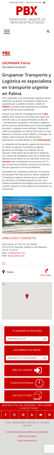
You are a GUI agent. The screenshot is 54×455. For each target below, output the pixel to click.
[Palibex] (27, 10)
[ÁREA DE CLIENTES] (38, 370)
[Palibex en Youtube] (40, 414)
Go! (44, 338)
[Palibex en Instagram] (23, 414)
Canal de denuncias (27, 441)
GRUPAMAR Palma (16, 63)
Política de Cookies (27, 436)
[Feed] (49, 414)
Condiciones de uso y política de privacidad (27, 432)
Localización (16, 2)
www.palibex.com (16, 255)
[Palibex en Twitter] (14, 414)
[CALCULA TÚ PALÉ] (38, 396)
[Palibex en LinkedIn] (32, 414)
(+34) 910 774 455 (33, 2)
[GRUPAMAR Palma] (6, 53)
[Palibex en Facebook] (5, 414)
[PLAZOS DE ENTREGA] (39, 383)
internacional (43, 139)
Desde (3, 264)
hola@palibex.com (16, 252)
